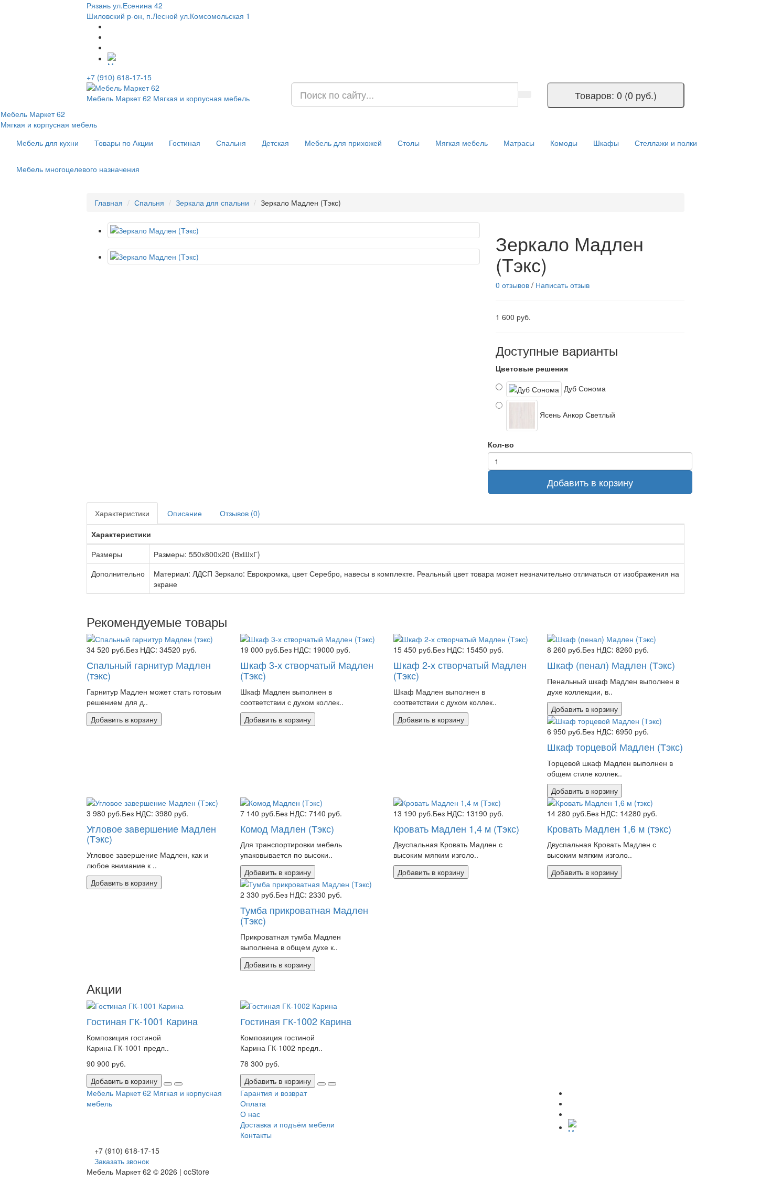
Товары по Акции (123, 142)
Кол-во (501, 444)
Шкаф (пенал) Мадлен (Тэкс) (611, 665)
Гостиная (184, 142)
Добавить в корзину (590, 482)
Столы (409, 142)
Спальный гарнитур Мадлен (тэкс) (149, 670)
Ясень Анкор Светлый (576, 414)
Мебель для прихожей (343, 142)
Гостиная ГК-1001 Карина (142, 1021)
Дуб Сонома (584, 387)
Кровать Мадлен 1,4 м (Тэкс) (456, 828)
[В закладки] (168, 1083)
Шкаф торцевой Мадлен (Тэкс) (615, 746)
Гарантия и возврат (273, 1093)
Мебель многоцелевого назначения (78, 169)
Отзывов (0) (240, 513)
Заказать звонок (121, 1161)
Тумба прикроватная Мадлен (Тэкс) (304, 915)
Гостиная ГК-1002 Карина (295, 1021)
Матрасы (519, 142)
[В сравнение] (178, 1083)
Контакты (256, 1135)
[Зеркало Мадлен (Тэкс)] (294, 230)
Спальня (231, 142)
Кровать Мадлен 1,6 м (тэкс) (609, 828)
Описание (184, 513)
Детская (275, 142)
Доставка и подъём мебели (287, 1124)
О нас (250, 1114)
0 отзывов (512, 285)
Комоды (563, 142)
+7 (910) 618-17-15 (119, 77)
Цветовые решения (532, 368)
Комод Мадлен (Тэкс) (287, 828)
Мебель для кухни (47, 142)
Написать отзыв (563, 285)
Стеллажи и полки (666, 142)
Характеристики (122, 513)
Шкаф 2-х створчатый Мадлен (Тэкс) (460, 670)
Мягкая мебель (461, 142)
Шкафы (606, 142)
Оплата (253, 1103)
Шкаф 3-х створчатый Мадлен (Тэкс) (306, 670)
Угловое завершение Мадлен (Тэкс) (151, 834)
